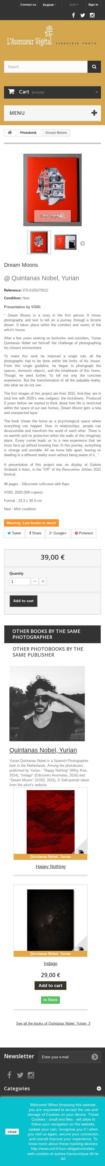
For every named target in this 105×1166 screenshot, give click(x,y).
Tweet (16, 533)
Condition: (13, 298)
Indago (50, 963)
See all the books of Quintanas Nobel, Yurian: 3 (53, 1023)
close (12, 1131)
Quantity (16, 573)
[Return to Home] (10, 132)
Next (82, 243)
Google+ (59, 533)
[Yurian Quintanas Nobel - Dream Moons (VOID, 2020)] (39, 242)
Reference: (13, 290)
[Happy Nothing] (50, 823)
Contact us (28, 4)
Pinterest (85, 533)
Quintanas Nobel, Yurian (41, 278)
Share (36, 533)
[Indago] (50, 920)
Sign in (93, 4)
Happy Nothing (50, 866)
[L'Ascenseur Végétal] (52, 35)
